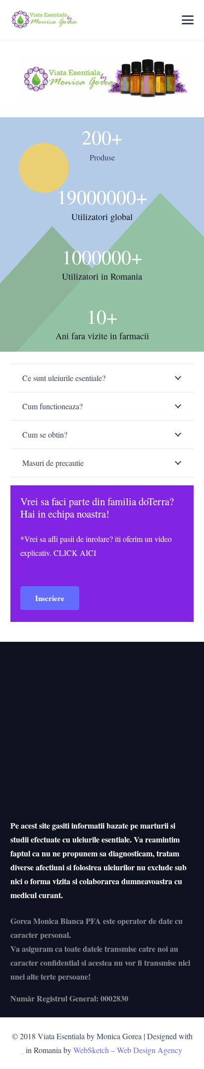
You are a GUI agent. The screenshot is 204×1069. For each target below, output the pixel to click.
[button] (188, 20)
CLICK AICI (74, 552)
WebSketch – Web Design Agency (127, 1050)
